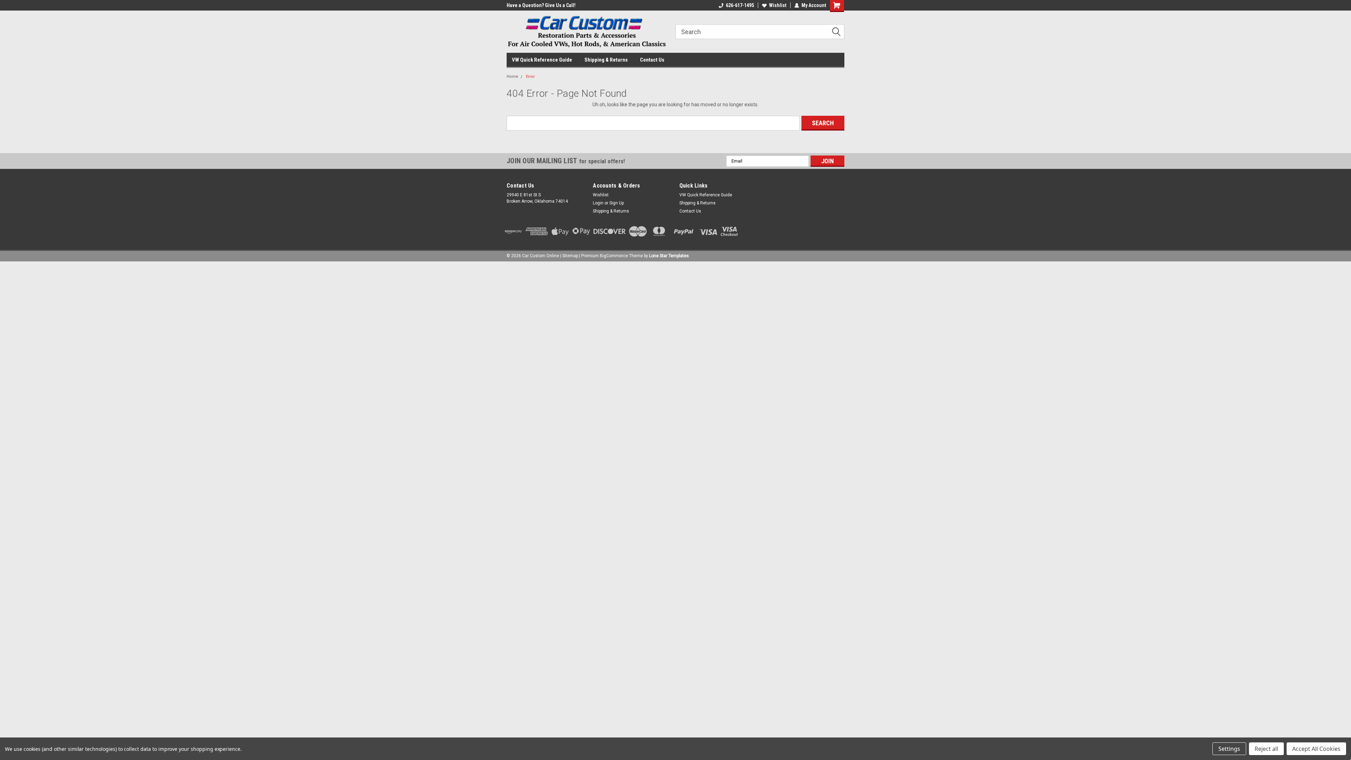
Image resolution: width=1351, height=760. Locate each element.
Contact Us (652, 60)
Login (598, 203)
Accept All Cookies (1316, 749)
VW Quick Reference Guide (542, 60)
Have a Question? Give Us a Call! (541, 5)
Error (530, 76)
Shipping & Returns (606, 60)
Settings (1229, 749)
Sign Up (616, 203)
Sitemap (570, 255)
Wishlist (777, 5)
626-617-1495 (740, 5)
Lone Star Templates (669, 255)
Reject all (1266, 749)
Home (512, 76)
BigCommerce (614, 255)
